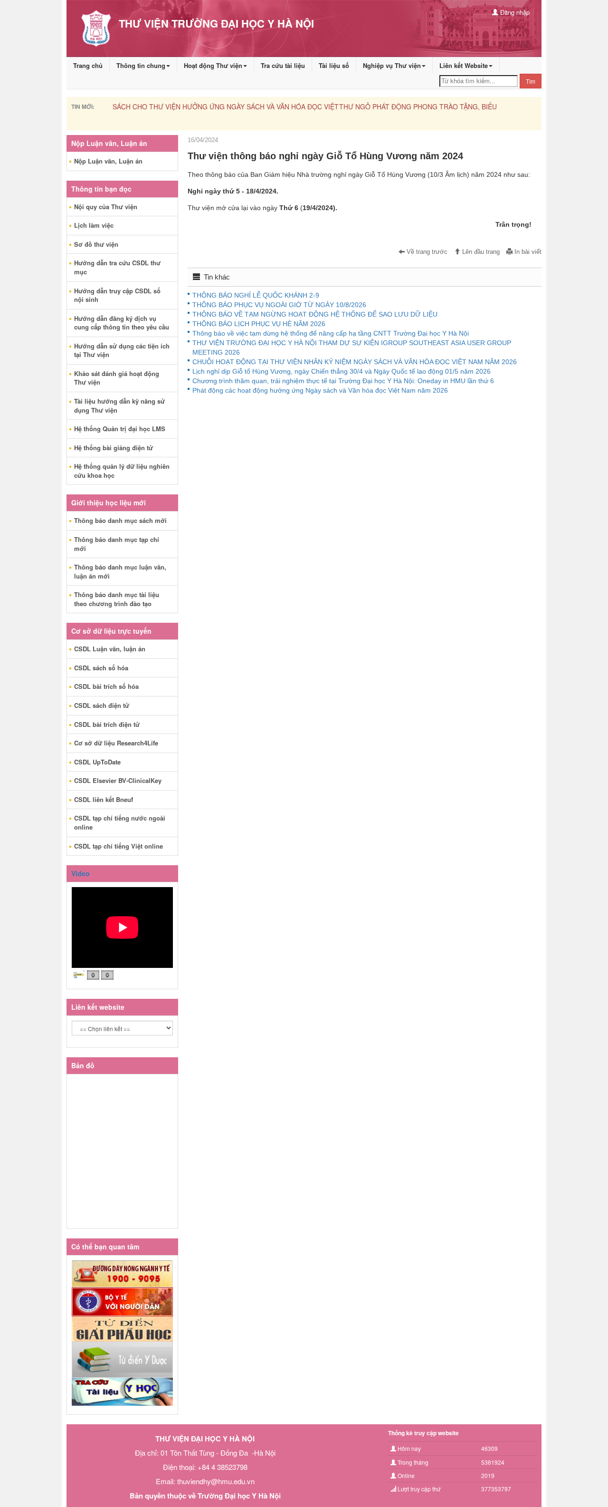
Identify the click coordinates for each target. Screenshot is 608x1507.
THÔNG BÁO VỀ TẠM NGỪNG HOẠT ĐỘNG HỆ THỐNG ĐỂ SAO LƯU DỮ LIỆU (314, 314)
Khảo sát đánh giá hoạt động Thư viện (116, 378)
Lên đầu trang (480, 252)
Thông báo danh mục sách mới (120, 520)
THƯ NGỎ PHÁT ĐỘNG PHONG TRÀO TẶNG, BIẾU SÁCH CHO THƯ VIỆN (224, 106)
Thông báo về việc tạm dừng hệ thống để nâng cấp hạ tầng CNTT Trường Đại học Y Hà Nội (330, 333)
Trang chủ (88, 65)
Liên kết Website (463, 65)
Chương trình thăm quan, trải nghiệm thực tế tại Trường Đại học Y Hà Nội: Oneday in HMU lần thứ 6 (343, 381)
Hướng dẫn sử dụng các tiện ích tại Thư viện (122, 350)
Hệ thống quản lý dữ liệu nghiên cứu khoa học (122, 471)
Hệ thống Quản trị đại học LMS (119, 428)
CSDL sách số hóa (101, 667)
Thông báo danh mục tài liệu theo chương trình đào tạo (116, 599)
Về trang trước (426, 252)
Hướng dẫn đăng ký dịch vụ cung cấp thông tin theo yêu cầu (121, 323)
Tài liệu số (334, 65)
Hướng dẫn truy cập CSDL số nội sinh (117, 295)
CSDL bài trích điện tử (107, 724)
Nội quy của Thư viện (105, 206)
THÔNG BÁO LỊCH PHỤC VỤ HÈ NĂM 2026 (258, 324)
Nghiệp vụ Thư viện (392, 65)
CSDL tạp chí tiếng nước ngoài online (119, 822)
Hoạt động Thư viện (213, 65)
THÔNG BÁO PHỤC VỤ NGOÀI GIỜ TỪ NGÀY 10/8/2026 (279, 305)
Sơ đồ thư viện (96, 244)
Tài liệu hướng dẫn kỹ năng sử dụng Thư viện (119, 405)
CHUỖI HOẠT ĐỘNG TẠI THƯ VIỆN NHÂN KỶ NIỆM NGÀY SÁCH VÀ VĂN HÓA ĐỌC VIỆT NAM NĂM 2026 (354, 362)
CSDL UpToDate (97, 761)
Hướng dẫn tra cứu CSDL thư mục (117, 267)
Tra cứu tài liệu (283, 65)
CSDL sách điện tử (101, 705)
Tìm (530, 81)
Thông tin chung (140, 65)
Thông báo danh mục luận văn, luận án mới (120, 571)
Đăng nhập (514, 12)
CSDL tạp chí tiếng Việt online (118, 845)
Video (80, 873)
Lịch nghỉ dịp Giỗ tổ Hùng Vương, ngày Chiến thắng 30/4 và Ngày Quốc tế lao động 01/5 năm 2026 (341, 371)
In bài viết (527, 252)
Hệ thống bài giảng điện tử (113, 447)
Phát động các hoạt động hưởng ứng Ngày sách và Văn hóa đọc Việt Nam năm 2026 (320, 390)
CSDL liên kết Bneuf (103, 799)
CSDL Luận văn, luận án (109, 648)
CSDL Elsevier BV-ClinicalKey (118, 780)
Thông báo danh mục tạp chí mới (116, 544)
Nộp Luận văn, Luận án (108, 160)
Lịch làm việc (94, 225)
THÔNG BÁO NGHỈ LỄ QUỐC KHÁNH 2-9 (255, 295)
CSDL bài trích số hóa (106, 686)
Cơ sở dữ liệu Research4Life (116, 742)
